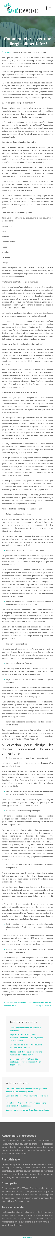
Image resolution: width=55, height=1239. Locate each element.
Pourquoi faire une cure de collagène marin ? (40, 1004)
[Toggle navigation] (49, 8)
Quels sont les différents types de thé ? (15, 1004)
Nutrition (8, 52)
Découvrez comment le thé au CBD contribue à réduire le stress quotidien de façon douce (26, 1062)
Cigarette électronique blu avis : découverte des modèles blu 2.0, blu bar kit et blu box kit (26, 1038)
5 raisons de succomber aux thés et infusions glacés (27, 1110)
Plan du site (27, 1237)
